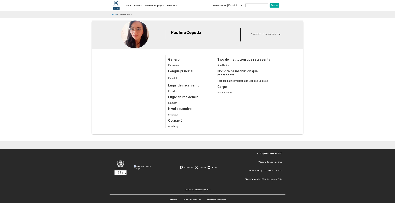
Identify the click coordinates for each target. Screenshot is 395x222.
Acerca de (171, 5)
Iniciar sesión (219, 5)
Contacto (173, 200)
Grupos (137, 5)
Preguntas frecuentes (216, 200)
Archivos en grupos (154, 5)
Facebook (188, 167)
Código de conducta (192, 200)
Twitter (203, 167)
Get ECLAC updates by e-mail (197, 190)
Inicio (128, 5)
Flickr (214, 167)
